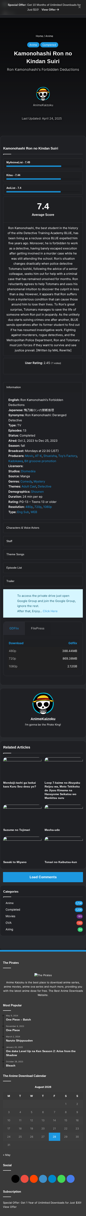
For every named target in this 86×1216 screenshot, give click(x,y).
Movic (29, 456)
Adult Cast (29, 486)
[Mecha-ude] (64, 815)
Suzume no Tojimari (16, 829)
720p (38, 507)
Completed (49, 44)
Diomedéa (28, 471)
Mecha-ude (52, 829)
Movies (10, 916)
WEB (34, 512)
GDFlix (14, 628)
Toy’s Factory (67, 456)
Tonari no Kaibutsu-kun (61, 862)
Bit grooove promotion (40, 461)
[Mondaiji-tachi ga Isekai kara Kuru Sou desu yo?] (22, 768)
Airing (9, 929)
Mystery (39, 481)
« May (6, 1154)
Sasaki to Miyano (15, 862)
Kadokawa (15, 461)
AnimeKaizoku (43, 105)
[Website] (43, 731)
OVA (9, 922)
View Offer (49, 9)
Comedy (26, 481)
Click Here (50, 611)
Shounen (37, 491)
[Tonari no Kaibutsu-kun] (64, 847)
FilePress (37, 628)
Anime (49, 36)
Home (39, 36)
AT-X (38, 456)
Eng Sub (23, 512)
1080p (47, 507)
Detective (44, 486)
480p (29, 507)
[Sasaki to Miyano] (22, 847)
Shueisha (50, 456)
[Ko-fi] (71, 1179)
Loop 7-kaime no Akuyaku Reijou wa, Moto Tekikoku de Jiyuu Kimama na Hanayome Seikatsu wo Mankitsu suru (62, 790)
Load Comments (43, 877)
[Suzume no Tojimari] (22, 815)
